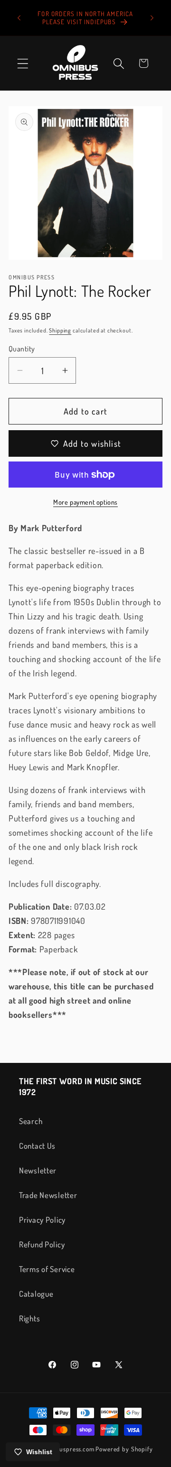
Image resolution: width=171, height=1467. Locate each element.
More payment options (85, 502)
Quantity (22, 348)
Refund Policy (42, 1244)
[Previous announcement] (19, 18)
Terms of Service (47, 1269)
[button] (23, 63)
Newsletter (38, 1170)
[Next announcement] (152, 18)
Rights (29, 1318)
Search (30, 1121)
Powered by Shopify (123, 1449)
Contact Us (37, 1146)
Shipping (60, 330)
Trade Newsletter (48, 1195)
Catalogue (36, 1294)
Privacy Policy (42, 1220)
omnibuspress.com (68, 1449)
